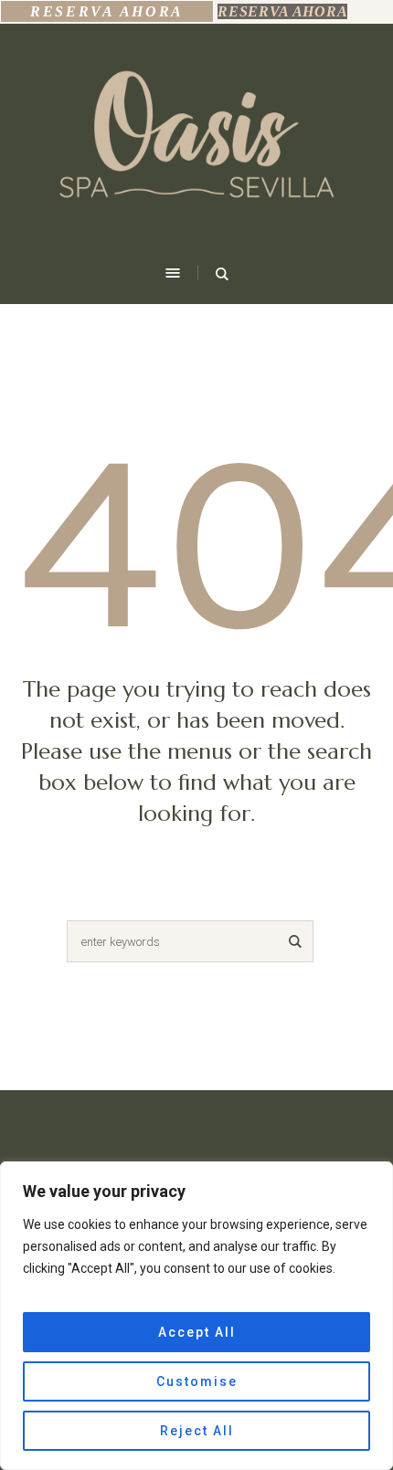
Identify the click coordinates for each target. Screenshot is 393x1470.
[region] (196, 1315)
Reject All (197, 1430)
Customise (197, 1381)
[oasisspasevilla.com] (196, 142)
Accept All (197, 1332)
